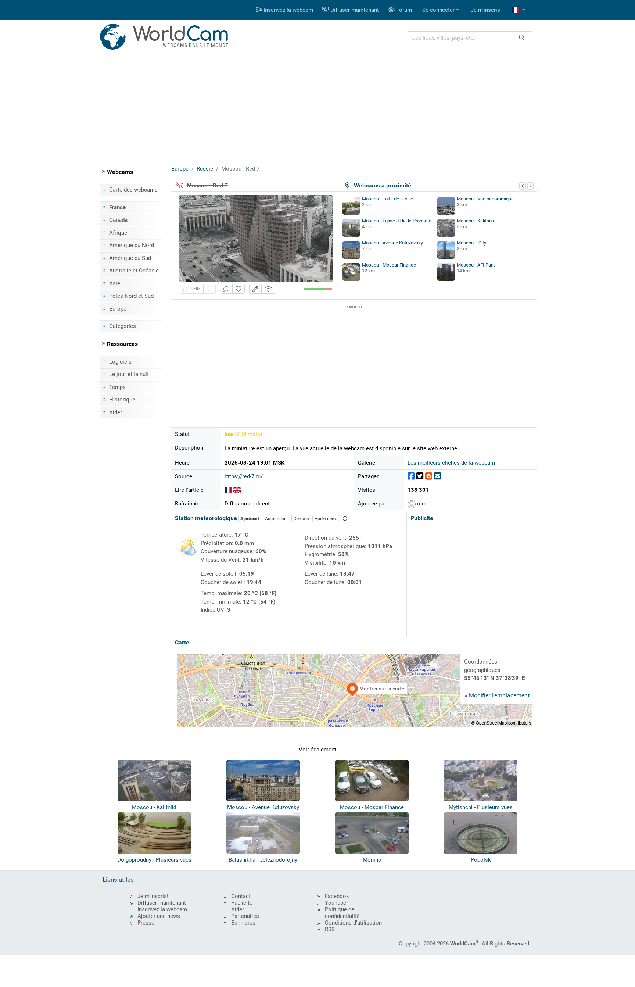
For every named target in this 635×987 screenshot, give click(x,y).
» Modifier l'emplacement (497, 695)
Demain (301, 518)
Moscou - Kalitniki (475, 220)
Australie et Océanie (134, 270)
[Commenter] (226, 289)
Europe (117, 308)
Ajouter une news (158, 916)
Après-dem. (326, 518)
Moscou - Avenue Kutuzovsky (392, 243)
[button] (518, 10)
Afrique (118, 232)
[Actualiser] (345, 518)
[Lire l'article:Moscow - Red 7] (237, 490)
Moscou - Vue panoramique (485, 198)
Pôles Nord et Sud (131, 296)
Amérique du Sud (130, 258)
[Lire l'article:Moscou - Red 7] (228, 490)
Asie (114, 283)
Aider (115, 412)
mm (421, 503)
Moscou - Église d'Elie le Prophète (396, 220)
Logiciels (120, 361)
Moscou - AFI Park (476, 265)
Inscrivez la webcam (287, 10)
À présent (249, 518)
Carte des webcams (133, 189)
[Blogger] (428, 476)
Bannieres (243, 922)
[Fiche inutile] (209, 289)
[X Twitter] (419, 476)
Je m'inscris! (486, 10)
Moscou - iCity (471, 243)
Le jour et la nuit (129, 374)
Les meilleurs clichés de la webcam (451, 462)
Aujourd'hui (276, 518)
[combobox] (470, 38)
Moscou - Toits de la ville (387, 198)
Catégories (122, 326)
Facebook (337, 896)
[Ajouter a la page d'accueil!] (238, 289)
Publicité (241, 903)
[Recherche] (521, 38)
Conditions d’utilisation (353, 922)
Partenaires (245, 916)
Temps (117, 387)
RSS (330, 929)
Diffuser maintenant (354, 10)
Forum (403, 10)
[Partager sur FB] (411, 476)
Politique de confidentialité (342, 912)
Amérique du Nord (131, 245)
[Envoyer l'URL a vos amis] (437, 476)
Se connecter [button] (438, 10)
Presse (145, 922)
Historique (122, 399)
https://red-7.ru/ (244, 476)
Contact (241, 896)
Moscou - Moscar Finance (389, 265)
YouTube (335, 903)
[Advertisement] (317, 106)
